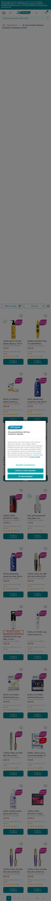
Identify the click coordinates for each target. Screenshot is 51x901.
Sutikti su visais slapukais (25, 471)
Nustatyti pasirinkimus (25, 464)
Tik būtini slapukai (25, 476)
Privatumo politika (34, 457)
